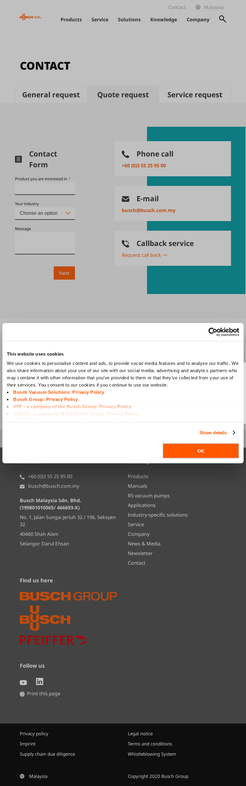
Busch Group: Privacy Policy (45, 399)
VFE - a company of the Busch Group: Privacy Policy (72, 406)
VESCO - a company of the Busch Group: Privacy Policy (76, 413)
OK (200, 450)
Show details (213, 432)
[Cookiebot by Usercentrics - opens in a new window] (213, 331)
